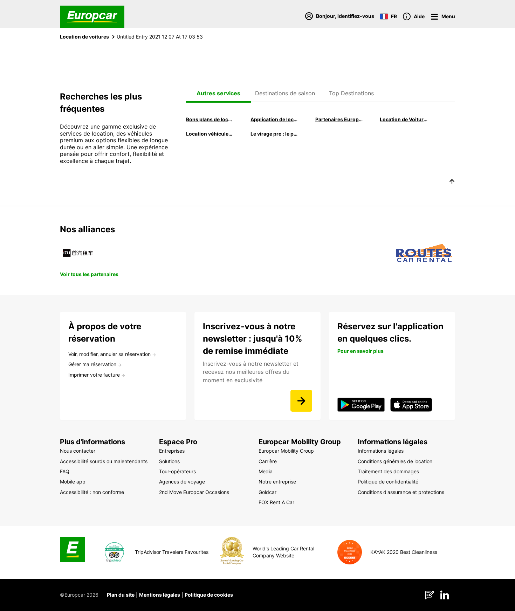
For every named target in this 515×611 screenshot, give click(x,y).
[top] (452, 182)
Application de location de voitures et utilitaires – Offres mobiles (274, 119)
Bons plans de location (210, 119)
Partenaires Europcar (339, 119)
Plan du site (121, 595)
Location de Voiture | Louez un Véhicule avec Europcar (404, 119)
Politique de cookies (209, 595)
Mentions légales (159, 595)
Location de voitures (84, 37)
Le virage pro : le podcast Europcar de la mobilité (274, 134)
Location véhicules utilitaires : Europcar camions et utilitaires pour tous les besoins (210, 134)
